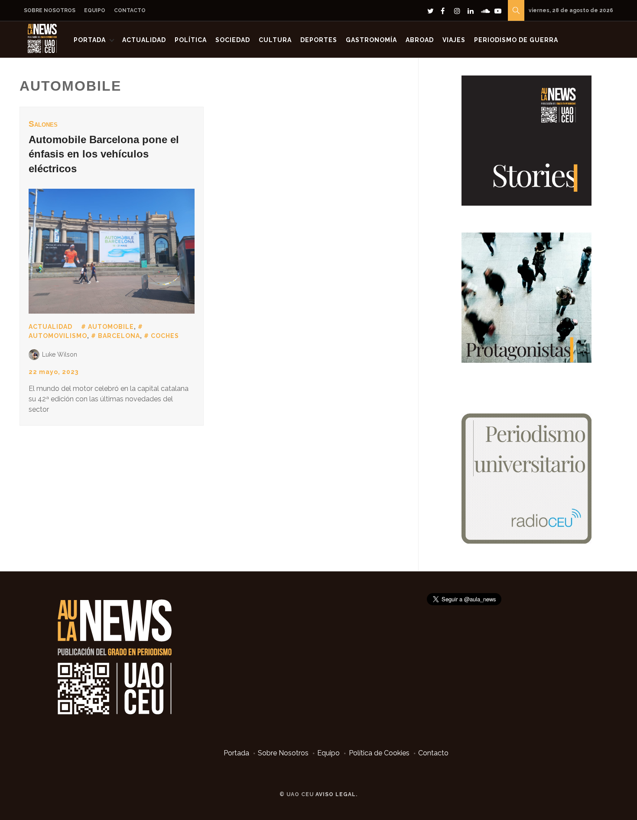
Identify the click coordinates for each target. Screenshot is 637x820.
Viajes (453, 39)
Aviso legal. (336, 794)
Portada (90, 39)
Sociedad (232, 39)
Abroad (420, 39)
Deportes (318, 39)
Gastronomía (371, 39)
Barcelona (119, 335)
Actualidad (144, 39)
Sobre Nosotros (49, 10)
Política (191, 39)
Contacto (130, 10)
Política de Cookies (379, 753)
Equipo (94, 10)
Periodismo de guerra (516, 39)
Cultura (275, 39)
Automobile (111, 326)
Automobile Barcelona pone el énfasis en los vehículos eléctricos (104, 154)
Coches (165, 335)
